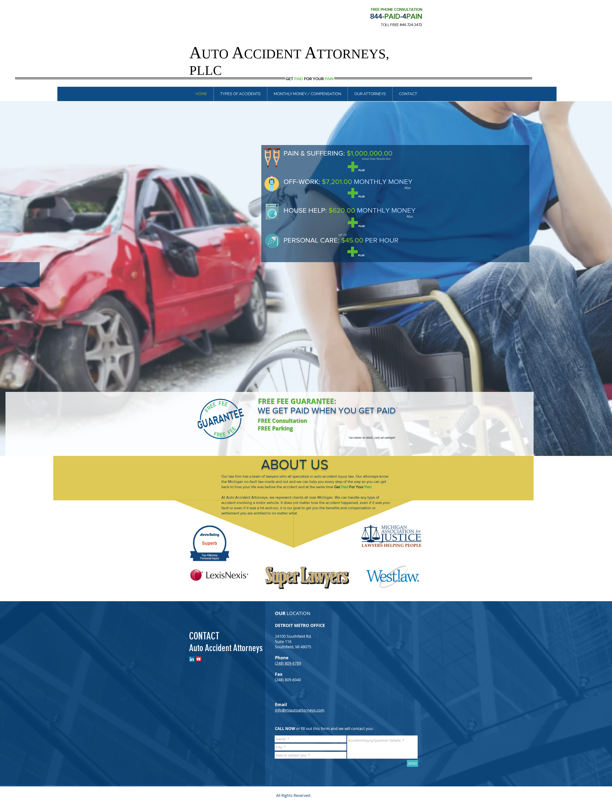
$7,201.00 (337, 181)
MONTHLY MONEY (383, 181)
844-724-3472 (411, 25)
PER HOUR (382, 240)
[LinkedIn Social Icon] (192, 659)
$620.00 (341, 210)
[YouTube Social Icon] (198, 659)
